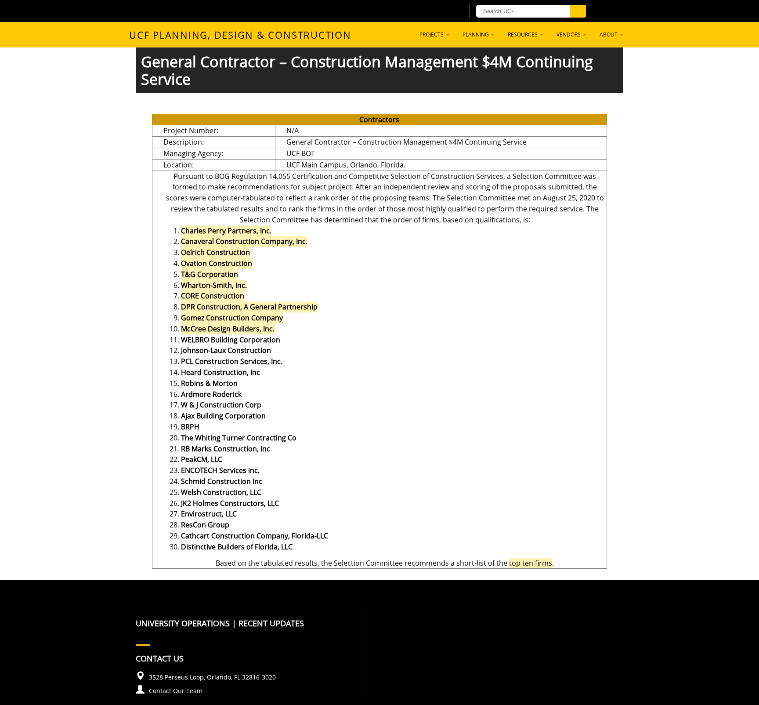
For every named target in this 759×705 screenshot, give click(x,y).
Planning (476, 34)
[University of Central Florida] (238, 11)
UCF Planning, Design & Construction (240, 34)
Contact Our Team (175, 691)
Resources (523, 34)
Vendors (569, 34)
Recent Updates (271, 623)
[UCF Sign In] (435, 11)
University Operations (183, 623)
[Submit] (578, 11)
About (609, 34)
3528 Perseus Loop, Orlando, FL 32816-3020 (212, 677)
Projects (432, 34)
